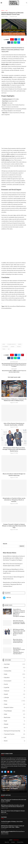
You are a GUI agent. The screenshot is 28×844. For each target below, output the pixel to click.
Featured (14, 691)
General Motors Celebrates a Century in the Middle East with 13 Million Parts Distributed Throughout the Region (14, 558)
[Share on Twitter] (19, 39)
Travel (3, 349)
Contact (13, 842)
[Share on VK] (12, 42)
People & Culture (14, 707)
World (14, 741)
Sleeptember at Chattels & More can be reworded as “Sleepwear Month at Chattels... (14, 500)
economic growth (11, 344)
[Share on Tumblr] (8, 42)
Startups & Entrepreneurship (14, 731)
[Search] (26, 2)
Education (14, 677)
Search (5, 543)
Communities (14, 671)
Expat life (14, 687)
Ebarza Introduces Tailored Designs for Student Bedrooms (18, 641)
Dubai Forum (16, 839)
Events (14, 684)
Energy (19, 344)
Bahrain (14, 667)
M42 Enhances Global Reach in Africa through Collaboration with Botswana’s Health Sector (14, 449)
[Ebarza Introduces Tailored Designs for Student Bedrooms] (14, 463)
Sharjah (12, 346)
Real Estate (14, 717)
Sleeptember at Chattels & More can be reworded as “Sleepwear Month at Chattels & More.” (14, 584)
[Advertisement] (14, 131)
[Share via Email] (18, 42)
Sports (14, 727)
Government (5, 346)
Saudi (14, 721)
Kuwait (14, 694)
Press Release (14, 711)
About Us (7, 842)
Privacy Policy (20, 842)
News (14, 701)
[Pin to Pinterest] (22, 39)
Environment (14, 681)
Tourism (19, 346)
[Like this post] (12, 39)
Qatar (14, 714)
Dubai (3, 344)
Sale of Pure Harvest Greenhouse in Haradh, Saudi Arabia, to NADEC (19, 622)
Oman (14, 704)
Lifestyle (14, 697)
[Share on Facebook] (15, 39)
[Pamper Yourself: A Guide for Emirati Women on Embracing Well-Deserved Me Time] (14, 514)
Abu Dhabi (14, 664)
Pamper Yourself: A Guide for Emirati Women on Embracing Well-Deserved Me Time (14, 526)
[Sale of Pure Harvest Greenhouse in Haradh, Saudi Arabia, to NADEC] (14, 413)
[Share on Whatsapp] (15, 42)
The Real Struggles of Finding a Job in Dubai (12, 821)
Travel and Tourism (14, 734)
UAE (9, 349)
